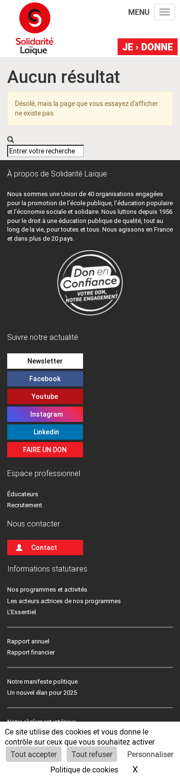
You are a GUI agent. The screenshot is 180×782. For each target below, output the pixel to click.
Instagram (45, 414)
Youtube (45, 396)
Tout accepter (34, 754)
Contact (44, 547)
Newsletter (45, 361)
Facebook (44, 379)
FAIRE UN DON (45, 450)
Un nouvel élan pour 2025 (42, 692)
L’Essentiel (21, 612)
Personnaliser (150, 754)
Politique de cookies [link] (84, 769)
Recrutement (24, 505)
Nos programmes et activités (47, 589)
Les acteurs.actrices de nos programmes (64, 601)
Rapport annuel (28, 641)
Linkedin (45, 432)
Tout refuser (92, 754)
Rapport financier (31, 652)
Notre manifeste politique (42, 681)
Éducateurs (22, 494)
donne (147, 46)
